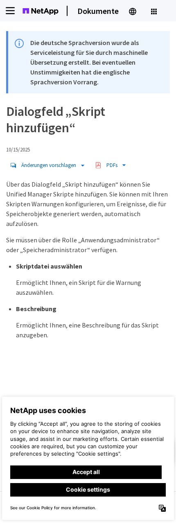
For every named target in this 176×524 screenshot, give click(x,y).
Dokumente (98, 11)
